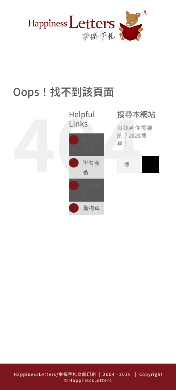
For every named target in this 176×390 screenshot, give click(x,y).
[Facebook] (88, 354)
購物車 (91, 208)
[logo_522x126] (88, 13)
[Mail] (100, 354)
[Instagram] (76, 354)
